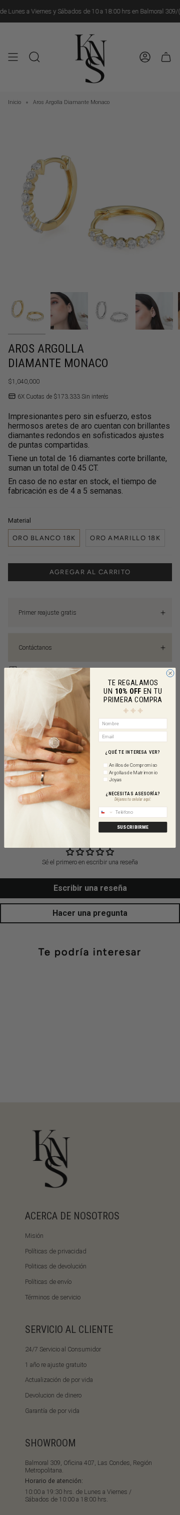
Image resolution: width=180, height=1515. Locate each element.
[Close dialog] (170, 673)
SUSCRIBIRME (133, 827)
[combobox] (106, 812)
